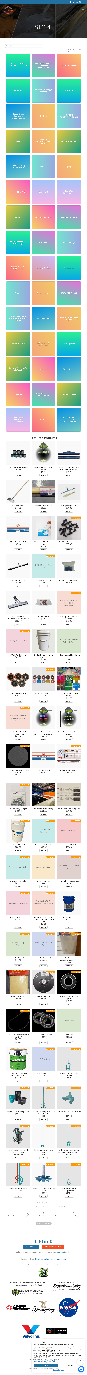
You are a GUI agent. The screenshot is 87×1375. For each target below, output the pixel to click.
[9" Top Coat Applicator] (43, 756)
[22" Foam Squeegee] (18, 566)
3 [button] (43, 1207)
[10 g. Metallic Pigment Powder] (18, 453)
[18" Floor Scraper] (18, 491)
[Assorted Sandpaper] (18, 982)
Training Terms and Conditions (43, 1356)
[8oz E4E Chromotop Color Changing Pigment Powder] (43, 718)
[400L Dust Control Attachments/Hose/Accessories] (18, 602)
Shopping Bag (73, 1216)
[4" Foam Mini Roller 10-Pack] (69, 566)
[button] (62, 1207)
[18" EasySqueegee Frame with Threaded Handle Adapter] (69, 453)
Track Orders (43, 1216)
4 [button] (46, 1207)
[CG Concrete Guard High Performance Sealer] (18, 1059)
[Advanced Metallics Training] (43, 794)
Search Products (13, 1216)
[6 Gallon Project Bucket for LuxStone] (43, 641)
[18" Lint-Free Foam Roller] (18, 528)
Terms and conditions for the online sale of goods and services (44, 1359)
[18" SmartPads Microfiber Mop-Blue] (43, 528)
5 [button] (50, 1207)
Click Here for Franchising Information (50, 1259)
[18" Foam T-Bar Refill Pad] (43, 491)
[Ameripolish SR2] (69, 903)
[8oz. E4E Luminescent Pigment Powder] (69, 718)
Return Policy (43, 1362)
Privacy (43, 1354)
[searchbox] (23, 46)
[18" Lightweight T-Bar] (69, 491)
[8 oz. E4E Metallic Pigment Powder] (69, 679)
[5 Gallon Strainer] (43, 602)
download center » (64, 1252)
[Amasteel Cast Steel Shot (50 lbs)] (69, 794)
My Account (29, 1216)
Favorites (58, 1216)
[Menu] (83, 10)
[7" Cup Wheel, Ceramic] (18, 679)
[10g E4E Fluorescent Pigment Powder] (43, 453)
